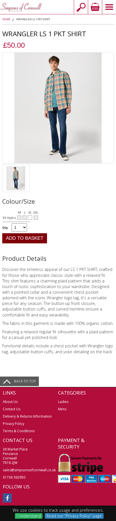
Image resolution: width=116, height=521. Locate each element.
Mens (62, 409)
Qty (5, 227)
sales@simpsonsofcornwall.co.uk (29, 470)
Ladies (63, 401)
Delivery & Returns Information (27, 416)
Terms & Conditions (19, 431)
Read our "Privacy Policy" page (74, 515)
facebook (7, 497)
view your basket (95, 7)
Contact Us (11, 409)
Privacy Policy (13, 423)
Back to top (25, 381)
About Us (10, 401)
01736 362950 (14, 477)
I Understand (29, 515)
